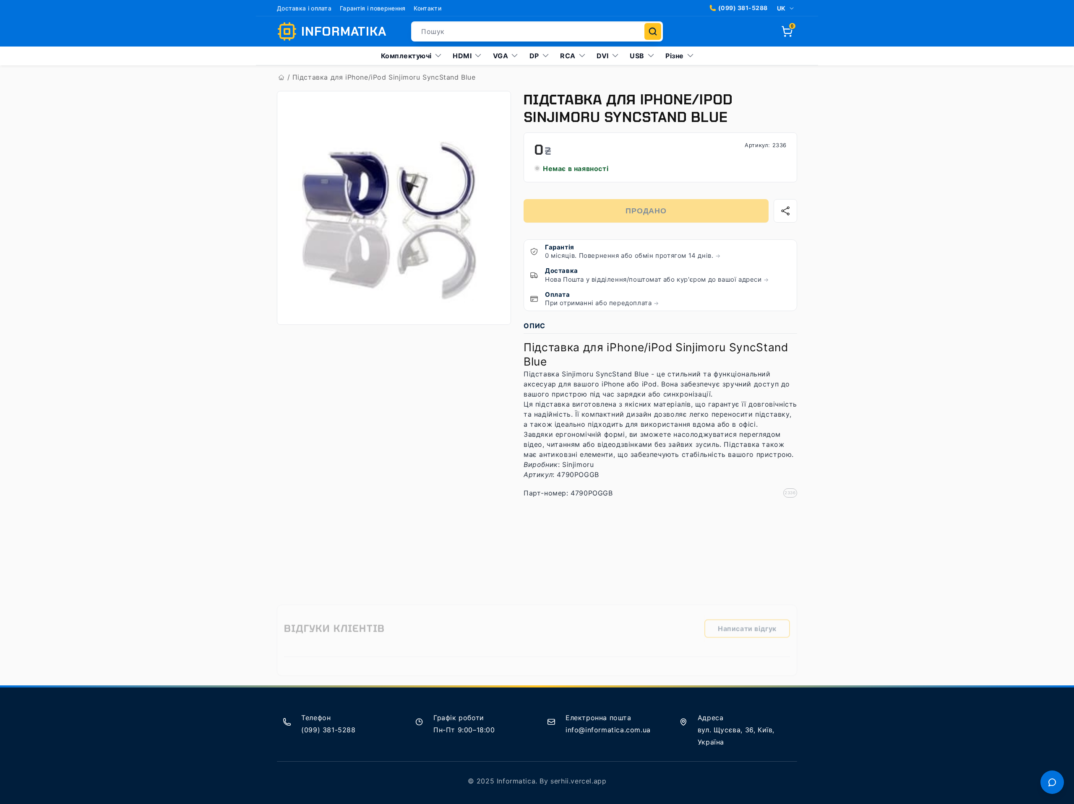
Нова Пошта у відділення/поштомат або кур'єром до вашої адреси (657, 279)
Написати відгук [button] (747, 623)
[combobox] (537, 31)
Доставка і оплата (304, 8)
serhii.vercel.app (578, 781)
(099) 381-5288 (743, 7)
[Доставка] (534, 275)
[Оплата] (534, 299)
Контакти (427, 8)
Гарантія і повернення (372, 8)
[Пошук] (652, 31)
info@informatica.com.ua (608, 730)
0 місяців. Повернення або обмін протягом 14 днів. (633, 255)
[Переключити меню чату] (1052, 782)
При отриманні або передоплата (602, 303)
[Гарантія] (534, 251)
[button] (787, 31)
